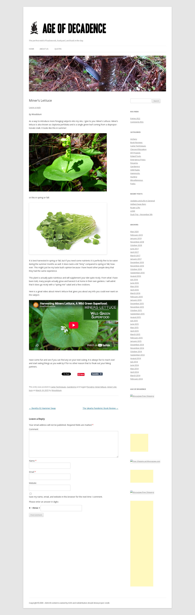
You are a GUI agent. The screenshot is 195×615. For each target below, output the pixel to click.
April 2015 (134, 331)
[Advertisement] (139, 443)
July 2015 (134, 320)
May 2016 (134, 286)
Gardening (71, 387)
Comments (136, 122)
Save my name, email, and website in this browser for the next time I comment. (65, 496)
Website (32, 483)
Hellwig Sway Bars (138, 204)
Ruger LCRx (135, 207)
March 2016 (135, 293)
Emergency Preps (137, 159)
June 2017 (134, 248)
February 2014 (136, 379)
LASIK (132, 211)
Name (32, 460)
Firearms (134, 163)
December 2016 (137, 262)
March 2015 (135, 334)
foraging (90, 387)
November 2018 (137, 242)
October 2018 (136, 245)
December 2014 (137, 344)
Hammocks (135, 173)
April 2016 (134, 290)
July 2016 (134, 279)
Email (32, 472)
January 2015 (135, 341)
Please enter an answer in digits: (44, 501)
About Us (44, 49)
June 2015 (134, 324)
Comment (33, 429)
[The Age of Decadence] (68, 37)
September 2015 (137, 313)
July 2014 (134, 361)
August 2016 (135, 276)
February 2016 (136, 296)
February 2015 (136, 337)
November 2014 (137, 348)
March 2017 (135, 255)
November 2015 (137, 307)
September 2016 (137, 272)
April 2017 (134, 252)
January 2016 (135, 300)
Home (31, 49)
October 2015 (136, 310)
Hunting (133, 176)
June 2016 (134, 283)
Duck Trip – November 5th (141, 214)
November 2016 (137, 266)
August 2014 (135, 358)
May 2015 (134, 327)
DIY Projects (135, 152)
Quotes (58, 49)
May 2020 (134, 231)
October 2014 (136, 351)
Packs (132, 183)
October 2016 (136, 269)
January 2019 (135, 238)
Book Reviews (136, 142)
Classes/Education (138, 149)
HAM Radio (135, 170)
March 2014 (135, 375)
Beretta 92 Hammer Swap (42, 408)
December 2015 (137, 303)
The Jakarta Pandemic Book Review (100, 408)
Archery (133, 139)
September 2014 (137, 355)
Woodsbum (57, 390)
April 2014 (134, 372)
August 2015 (135, 317)
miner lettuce (100, 387)
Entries (135, 118)
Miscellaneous (136, 180)
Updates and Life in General (142, 200)
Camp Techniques (58, 387)
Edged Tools (135, 156)
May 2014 (134, 368)
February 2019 (136, 235)
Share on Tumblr (97, 374)
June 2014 (134, 365)
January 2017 (135, 259)
